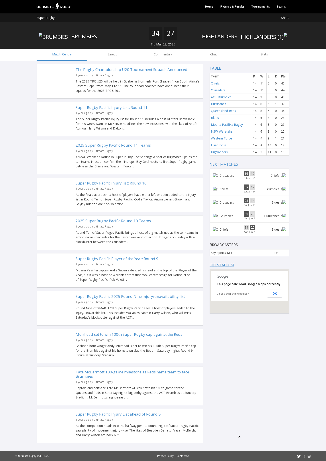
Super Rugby (46, 18)
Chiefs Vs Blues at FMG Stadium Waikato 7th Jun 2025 (249, 229)
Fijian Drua (218, 145)
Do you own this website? (233, 293)
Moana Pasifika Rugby (227, 124)
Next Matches (224, 164)
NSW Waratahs (222, 131)
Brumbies (83, 36)
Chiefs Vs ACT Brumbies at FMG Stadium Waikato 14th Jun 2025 (249, 189)
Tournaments (260, 6)
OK (275, 293)
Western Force (221, 138)
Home (209, 6)
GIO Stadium (222, 264)
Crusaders (218, 90)
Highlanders (220, 36)
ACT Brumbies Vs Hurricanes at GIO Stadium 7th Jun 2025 (249, 215)
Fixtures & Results (232, 6)
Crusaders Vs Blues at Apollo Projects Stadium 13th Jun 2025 (249, 202)
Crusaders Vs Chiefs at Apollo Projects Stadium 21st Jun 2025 (249, 175)
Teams (281, 6)
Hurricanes (218, 104)
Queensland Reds (223, 111)
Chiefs (215, 83)
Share (285, 18)
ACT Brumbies (221, 97)
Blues (215, 118)
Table (215, 68)
